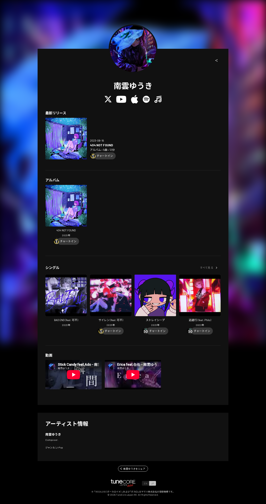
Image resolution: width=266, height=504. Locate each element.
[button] (216, 60)
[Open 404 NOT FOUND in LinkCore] (66, 138)
